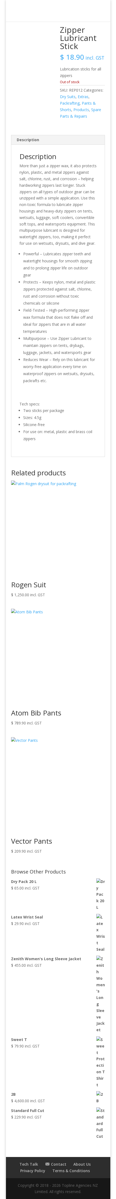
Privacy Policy (32, 1170)
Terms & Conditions (71, 1170)
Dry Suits (68, 96)
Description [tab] (28, 139)
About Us (82, 1164)
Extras (83, 96)
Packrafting (70, 103)
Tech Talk (28, 1164)
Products (81, 109)
